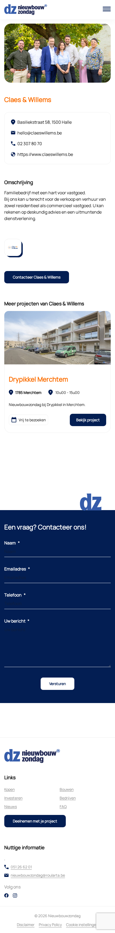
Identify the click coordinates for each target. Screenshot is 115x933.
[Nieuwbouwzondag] (25, 9)
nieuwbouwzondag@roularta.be (38, 875)
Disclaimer (25, 924)
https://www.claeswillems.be (45, 154)
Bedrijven (68, 797)
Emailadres (17, 569)
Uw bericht (16, 621)
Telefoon (15, 595)
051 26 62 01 (21, 867)
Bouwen (67, 789)
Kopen (9, 789)
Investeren (13, 797)
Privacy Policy (50, 924)
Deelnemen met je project (35, 821)
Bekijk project (88, 419)
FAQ (63, 806)
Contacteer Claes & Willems (36, 277)
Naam (12, 543)
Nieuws (10, 806)
